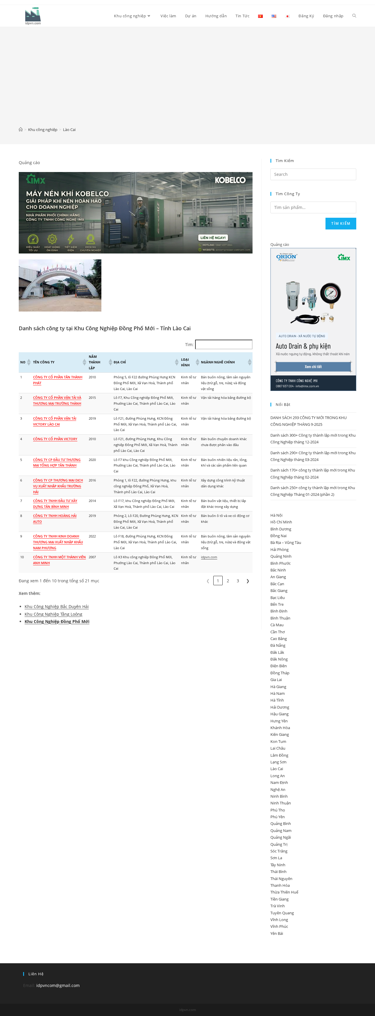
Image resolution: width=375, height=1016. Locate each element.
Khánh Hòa (280, 727)
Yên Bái (276, 933)
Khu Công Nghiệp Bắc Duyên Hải (57, 606)
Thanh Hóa (280, 885)
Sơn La (276, 857)
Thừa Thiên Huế (284, 892)
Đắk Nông (279, 659)
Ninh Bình (279, 796)
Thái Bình (278, 871)
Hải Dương (279, 707)
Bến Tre (277, 604)
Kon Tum (278, 741)
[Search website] (354, 16)
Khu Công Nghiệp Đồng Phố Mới (57, 621)
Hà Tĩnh (277, 700)
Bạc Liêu (277, 597)
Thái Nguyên (281, 878)
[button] (28, 362)
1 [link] (218, 580)
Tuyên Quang (282, 912)
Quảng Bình (280, 823)
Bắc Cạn (277, 583)
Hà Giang (278, 686)
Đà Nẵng (277, 645)
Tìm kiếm (340, 223)
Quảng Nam (281, 830)
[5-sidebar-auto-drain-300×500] (313, 319)
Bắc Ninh (278, 570)
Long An (277, 775)
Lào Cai (276, 768)
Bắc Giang (278, 590)
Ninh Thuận (280, 803)
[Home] (21, 129)
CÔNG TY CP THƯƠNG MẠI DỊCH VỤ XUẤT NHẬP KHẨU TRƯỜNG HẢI (58, 486)
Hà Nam (277, 693)
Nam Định (279, 782)
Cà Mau (277, 624)
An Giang (278, 576)
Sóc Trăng (278, 851)
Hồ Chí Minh (281, 522)
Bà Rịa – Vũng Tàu (285, 542)
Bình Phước (280, 563)
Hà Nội (276, 515)
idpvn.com (209, 557)
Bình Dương (280, 529)
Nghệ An (277, 789)
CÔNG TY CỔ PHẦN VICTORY (55, 439)
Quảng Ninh (281, 556)
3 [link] (238, 580)
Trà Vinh (277, 905)
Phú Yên (277, 816)
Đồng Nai (278, 535)
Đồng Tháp (279, 672)
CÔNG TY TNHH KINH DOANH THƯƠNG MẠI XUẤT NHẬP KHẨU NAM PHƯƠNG (58, 542)
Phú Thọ (277, 810)
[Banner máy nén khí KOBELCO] (136, 212)
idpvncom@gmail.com (58, 985)
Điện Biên (278, 665)
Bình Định (278, 611)
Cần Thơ (277, 631)
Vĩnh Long (279, 919)
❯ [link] (248, 580)
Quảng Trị (278, 844)
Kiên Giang (279, 734)
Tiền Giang (279, 899)
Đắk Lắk (277, 652)
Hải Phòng (279, 549)
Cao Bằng (278, 638)
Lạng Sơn (278, 762)
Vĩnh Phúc (279, 926)
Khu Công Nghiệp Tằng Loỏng (53, 614)
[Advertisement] (187, 81)
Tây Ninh (277, 864)
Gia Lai (276, 679)
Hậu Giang (279, 714)
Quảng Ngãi (280, 837)
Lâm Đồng (279, 755)
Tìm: (189, 344)
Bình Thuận (280, 618)
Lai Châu (277, 748)
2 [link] (228, 580)
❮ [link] (208, 580)
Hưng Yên (279, 721)
